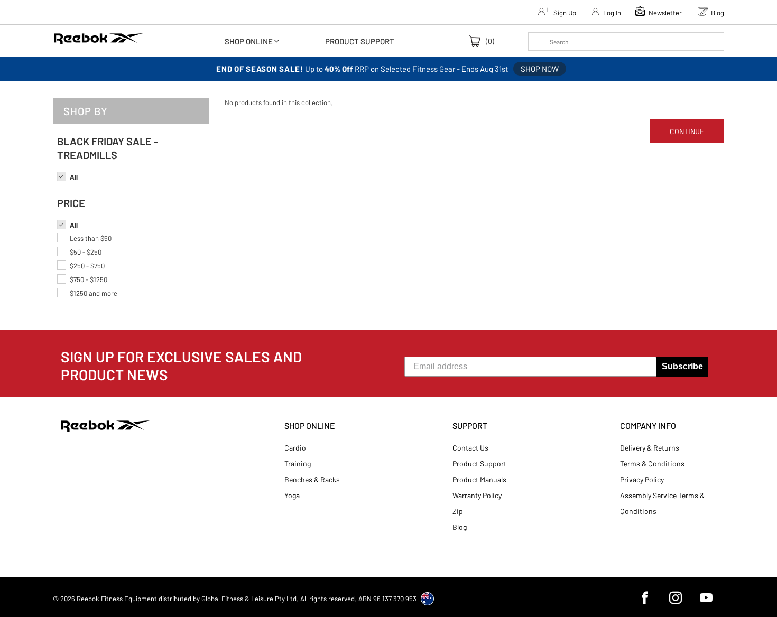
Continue (687, 131)
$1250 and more (93, 293)
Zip (457, 511)
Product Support (479, 463)
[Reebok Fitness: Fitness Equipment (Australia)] (98, 42)
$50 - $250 (85, 252)
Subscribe (682, 366)
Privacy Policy (642, 479)
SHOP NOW (540, 68)
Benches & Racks (312, 479)
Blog (459, 526)
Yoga (292, 495)
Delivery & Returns (649, 447)
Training (297, 463)
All (74, 177)
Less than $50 (91, 238)
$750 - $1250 (88, 279)
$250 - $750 (87, 265)
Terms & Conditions (652, 463)
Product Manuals (479, 479)
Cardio (295, 447)
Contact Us (470, 447)
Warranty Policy (477, 495)
